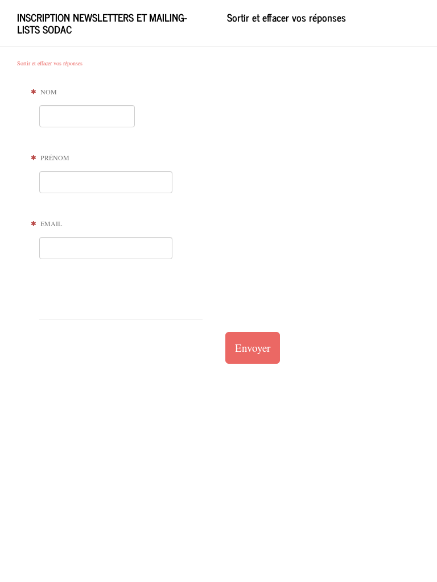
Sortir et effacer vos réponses (286, 17)
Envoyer (252, 347)
